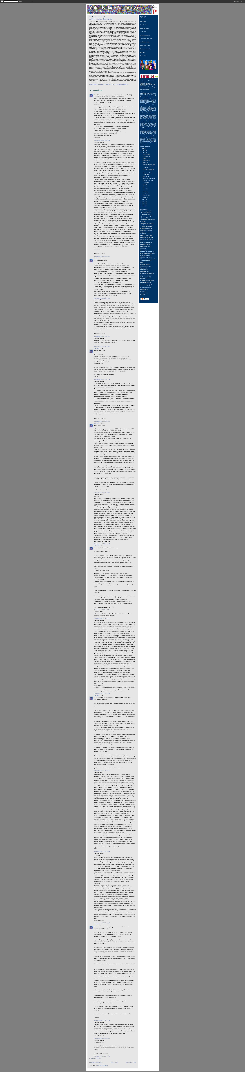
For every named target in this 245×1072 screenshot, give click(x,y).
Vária (141, 294)
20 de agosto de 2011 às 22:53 (102, 421)
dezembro (145, 154)
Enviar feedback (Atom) (102, 1065)
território (142, 291)
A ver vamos (146, 176)
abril (144, 191)
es (141, 241)
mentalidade (143, 269)
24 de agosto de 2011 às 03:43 (102, 851)
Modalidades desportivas (146, 273)
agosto (145, 162)
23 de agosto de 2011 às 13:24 (102, 693)
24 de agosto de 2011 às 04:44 (102, 923)
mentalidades (143, 271)
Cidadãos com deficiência (146, 223)
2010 (143, 199)
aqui (154, 84)
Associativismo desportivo (146, 219)
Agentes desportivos (145, 216)
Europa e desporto (144, 246)
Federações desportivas (146, 251)
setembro (145, 160)
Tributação (142, 293)
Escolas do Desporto (145, 242)
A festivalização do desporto (101, 19)
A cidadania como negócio (149, 178)
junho (144, 186)
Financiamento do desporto (146, 253)
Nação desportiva (144, 276)
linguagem (142, 267)
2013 (143, 148)
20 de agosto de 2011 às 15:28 (102, 298)
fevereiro (145, 195)
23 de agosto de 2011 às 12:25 (102, 618)
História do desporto (145, 257)
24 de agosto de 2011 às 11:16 (102, 1020)
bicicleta (142, 221)
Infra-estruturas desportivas (146, 258)
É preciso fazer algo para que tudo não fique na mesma (149, 166)
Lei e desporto (143, 264)
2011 (143, 152)
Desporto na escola (144, 230)
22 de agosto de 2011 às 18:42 (102, 544)
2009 (143, 201)
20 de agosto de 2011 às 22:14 (102, 379)
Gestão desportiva (144, 255)
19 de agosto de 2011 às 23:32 (102, 256)
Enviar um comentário (95, 1058)
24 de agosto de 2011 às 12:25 (102, 1038)
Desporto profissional (145, 232)
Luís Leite (96, 93)
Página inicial (114, 1062)
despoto (142, 233)
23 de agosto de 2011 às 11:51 (102, 610)
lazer (141, 262)
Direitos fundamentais (145, 237)
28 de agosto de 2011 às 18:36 (102, 1056)
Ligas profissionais (144, 266)
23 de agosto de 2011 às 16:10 (102, 770)
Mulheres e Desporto (145, 275)
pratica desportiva (144, 285)
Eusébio (142, 248)
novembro (145, 156)
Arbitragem (142, 217)
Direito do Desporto (144, 235)
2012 (143, 150)
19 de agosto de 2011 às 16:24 (102, 140)
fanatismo (142, 249)
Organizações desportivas (146, 280)
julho (144, 184)
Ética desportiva (144, 244)
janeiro (145, 197)
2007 (143, 206)
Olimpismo (142, 278)
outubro (145, 158)
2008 (143, 203)
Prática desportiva (144, 287)
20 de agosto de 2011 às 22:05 (102, 346)
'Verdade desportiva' (145, 210)
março (145, 193)
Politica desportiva (144, 282)
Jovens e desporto (144, 260)
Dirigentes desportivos (145, 239)
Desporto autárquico (145, 228)
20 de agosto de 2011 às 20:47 (102, 336)
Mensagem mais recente (95, 1062)
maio (144, 188)
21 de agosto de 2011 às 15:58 (102, 492)
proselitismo (143, 289)
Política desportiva (123, 84)
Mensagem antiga (131, 1062)
